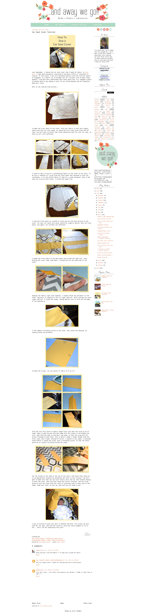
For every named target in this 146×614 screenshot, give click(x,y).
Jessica (38, 550)
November (101, 198)
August (100, 205)
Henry (103, 123)
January (100, 265)
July (99, 207)
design (97, 109)
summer (97, 137)
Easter (108, 111)
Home (47, 25)
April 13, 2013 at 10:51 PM (50, 570)
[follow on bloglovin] (101, 30)
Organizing (98, 132)
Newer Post (36, 603)
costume (107, 105)
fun (113, 118)
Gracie (112, 119)
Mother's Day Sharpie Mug (106, 216)
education (98, 113)
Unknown (41, 542)
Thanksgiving (107, 137)
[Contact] (104, 30)
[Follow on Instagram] (110, 30)
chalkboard (98, 103)
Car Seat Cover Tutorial (105, 240)
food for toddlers (101, 118)
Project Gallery (79, 25)
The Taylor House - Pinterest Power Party (47, 538)
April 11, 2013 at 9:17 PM (49, 550)
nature (100, 130)
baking (97, 101)
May (99, 212)
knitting (97, 127)
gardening (102, 119)
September (101, 202)
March (100, 260)
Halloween (101, 121)
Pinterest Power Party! (105, 252)
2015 (98, 188)
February (101, 262)
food (96, 116)
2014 (98, 191)
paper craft (110, 132)
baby (58, 542)
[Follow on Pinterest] (107, 30)
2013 (98, 193)
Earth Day (98, 111)
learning (97, 128)
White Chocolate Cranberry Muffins (104, 237)
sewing (62, 542)
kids (106, 125)
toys (96, 139)
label (108, 127)
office (109, 130)
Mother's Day (110, 128)
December (101, 195)
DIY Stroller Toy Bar (104, 219)
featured (108, 114)
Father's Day (99, 114)
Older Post (88, 603)
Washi (112, 139)
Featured (97, 25)
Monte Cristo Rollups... (105, 255)
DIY (106, 109)
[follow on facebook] (98, 30)
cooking (97, 105)
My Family (60, 25)
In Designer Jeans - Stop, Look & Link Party (48, 540)
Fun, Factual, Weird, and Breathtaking (48, 560)
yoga (98, 140)
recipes (107, 134)
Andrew (97, 100)
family (108, 113)
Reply (37, 555)
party (99, 134)
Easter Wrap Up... (103, 257)
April (100, 214)
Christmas (108, 103)
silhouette (107, 135)
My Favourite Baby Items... (103, 234)
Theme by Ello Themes (73, 611)
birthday (107, 101)
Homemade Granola (103, 225)
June (99, 209)
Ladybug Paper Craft (104, 231)
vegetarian (104, 139)
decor (108, 107)
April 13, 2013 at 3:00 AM (70, 560)
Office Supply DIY (103, 243)
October (100, 200)
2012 (98, 268)
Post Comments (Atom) (46, 606)
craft (96, 107)
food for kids (106, 116)
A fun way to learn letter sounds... (104, 249)
